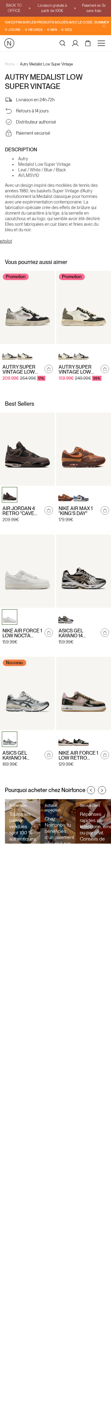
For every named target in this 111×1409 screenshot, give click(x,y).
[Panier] (88, 43)
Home (9, 64)
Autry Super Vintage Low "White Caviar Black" (76, 370)
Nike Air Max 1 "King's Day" (75, 511)
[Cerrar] (104, 26)
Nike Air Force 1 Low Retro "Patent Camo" (78, 756)
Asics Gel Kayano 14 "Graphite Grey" (15, 756)
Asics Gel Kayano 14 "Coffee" (71, 633)
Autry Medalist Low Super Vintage (46, 64)
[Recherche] (63, 43)
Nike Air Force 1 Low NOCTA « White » (22, 633)
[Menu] (102, 43)
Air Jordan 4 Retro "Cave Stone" (18, 511)
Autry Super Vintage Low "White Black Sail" (19, 370)
